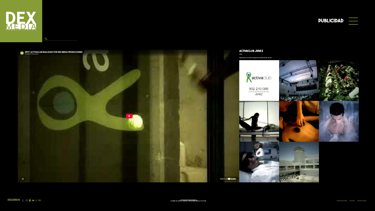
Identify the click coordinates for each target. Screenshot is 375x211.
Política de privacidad (342, 200)
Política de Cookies (361, 200)
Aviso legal (352, 200)
